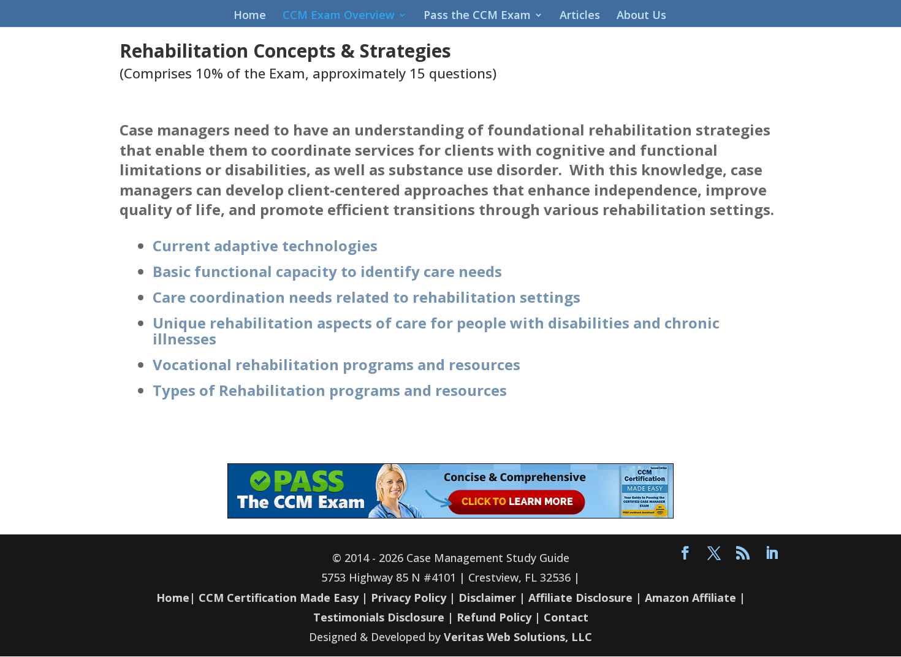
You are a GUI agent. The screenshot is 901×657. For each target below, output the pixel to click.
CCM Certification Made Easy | (283, 597)
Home (250, 16)
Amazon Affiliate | (695, 597)
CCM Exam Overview (339, 16)
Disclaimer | (491, 597)
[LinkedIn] (771, 553)
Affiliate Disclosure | (585, 597)
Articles (580, 16)
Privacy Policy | (413, 597)
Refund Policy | (500, 617)
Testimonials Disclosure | (383, 617)
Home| (176, 597)
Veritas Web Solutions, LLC (518, 636)
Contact (566, 617)
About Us (641, 16)
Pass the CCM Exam (477, 16)
